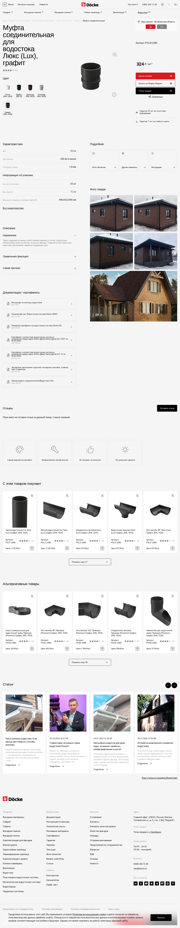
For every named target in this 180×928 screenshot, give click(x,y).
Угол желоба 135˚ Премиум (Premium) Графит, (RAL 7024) (89, 631)
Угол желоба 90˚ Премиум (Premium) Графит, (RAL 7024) (54, 631)
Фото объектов (53, 854)
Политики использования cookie (89, 914)
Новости (94, 863)
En (176, 4)
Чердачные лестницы (13, 891)
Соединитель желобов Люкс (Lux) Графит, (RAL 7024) (88, 531)
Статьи (49, 863)
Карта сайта (114, 909)
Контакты (94, 822)
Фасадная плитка (62, 12)
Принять (161, 917)
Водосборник (9, 886)
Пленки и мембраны (12, 863)
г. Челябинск (155, 832)
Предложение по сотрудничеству (18, 909)
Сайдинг (7, 12)
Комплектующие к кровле (15, 859)
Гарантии (50, 840)
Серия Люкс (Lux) (64, 21)
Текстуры (51, 849)
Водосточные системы (19, 21)
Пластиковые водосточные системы (20, 877)
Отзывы (94, 859)
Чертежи (50, 845)
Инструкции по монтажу (58, 822)
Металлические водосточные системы (21, 882)
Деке (5, 21)
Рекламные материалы (57, 831)
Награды (94, 835)
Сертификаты (53, 835)
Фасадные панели (32, 12)
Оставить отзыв (167, 408)
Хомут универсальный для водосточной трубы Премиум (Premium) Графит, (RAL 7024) (19, 633)
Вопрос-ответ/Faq (55, 859)
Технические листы (55, 826)
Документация (53, 817)
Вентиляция (118, 12)
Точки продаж (145, 91)
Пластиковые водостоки (43, 21)
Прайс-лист (52, 884)
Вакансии (94, 849)
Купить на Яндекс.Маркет (150, 83)
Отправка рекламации (101, 840)
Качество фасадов (99, 831)
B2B (92, 854)
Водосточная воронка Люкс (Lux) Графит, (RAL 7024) (123, 531)
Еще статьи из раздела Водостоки (159, 778)
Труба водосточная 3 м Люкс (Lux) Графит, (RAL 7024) (18, 531)
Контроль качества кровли (103, 826)
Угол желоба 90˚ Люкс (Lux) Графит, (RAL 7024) (158, 531)
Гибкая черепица (92, 12)
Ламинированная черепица (16, 854)
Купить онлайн (145, 76)
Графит (77, 21)
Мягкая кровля (10, 845)
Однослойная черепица (14, 849)
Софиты (7, 826)
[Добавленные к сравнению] (162, 4)
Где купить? (133, 4)
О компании (95, 817)
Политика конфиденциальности (85, 909)
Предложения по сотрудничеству (106, 845)
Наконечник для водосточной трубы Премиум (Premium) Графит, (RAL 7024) (159, 633)
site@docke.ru (140, 868)
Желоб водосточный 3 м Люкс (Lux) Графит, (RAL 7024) (54, 531)
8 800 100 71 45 (141, 864)
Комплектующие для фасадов (17, 840)
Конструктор (52, 875)
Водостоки (142, 12)
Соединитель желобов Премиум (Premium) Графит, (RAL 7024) (123, 633)
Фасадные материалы (13, 817)
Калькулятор (52, 880)
